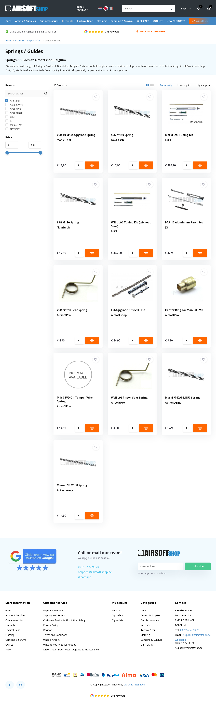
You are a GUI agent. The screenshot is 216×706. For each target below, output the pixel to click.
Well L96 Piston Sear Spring (129, 397)
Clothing (102, 21)
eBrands (128, 684)
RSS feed (140, 684)
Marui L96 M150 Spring (72, 485)
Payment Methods (53, 610)
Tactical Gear (85, 21)
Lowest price (184, 85)
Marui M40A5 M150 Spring (182, 397)
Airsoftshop (16, 112)
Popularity (166, 85)
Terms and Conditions (55, 634)
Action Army (16, 104)
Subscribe (198, 566)
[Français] (111, 8)
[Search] (170, 8)
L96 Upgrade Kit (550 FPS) (128, 310)
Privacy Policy (50, 625)
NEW (8, 649)
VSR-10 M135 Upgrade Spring (76, 135)
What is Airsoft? (51, 639)
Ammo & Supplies (25, 21)
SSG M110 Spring (68, 222)
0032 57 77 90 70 (88, 567)
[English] (105, 8)
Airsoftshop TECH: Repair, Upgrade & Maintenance (71, 649)
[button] (102, 31)
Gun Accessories (49, 21)
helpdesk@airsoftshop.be (95, 572)
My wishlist (118, 620)
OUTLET (158, 21)
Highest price (203, 85)
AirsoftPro (15, 108)
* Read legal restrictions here (152, 573)
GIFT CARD (143, 21)
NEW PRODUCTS (176, 21)
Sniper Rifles (33, 40)
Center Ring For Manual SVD (184, 310)
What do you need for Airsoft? (59, 644)
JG (10, 120)
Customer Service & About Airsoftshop (64, 620)
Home (8, 40)
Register (116, 610)
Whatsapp (84, 577)
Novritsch (14, 128)
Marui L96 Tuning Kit (179, 135)
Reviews (47, 630)
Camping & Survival (122, 21)
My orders (117, 615)
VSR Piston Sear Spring (72, 310)
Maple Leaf (15, 124)
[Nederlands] (100, 8)
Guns (8, 21)
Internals (67, 21)
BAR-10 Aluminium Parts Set (184, 222)
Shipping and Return (54, 615)
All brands (15, 100)
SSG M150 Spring (122, 135)
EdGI (12, 116)
